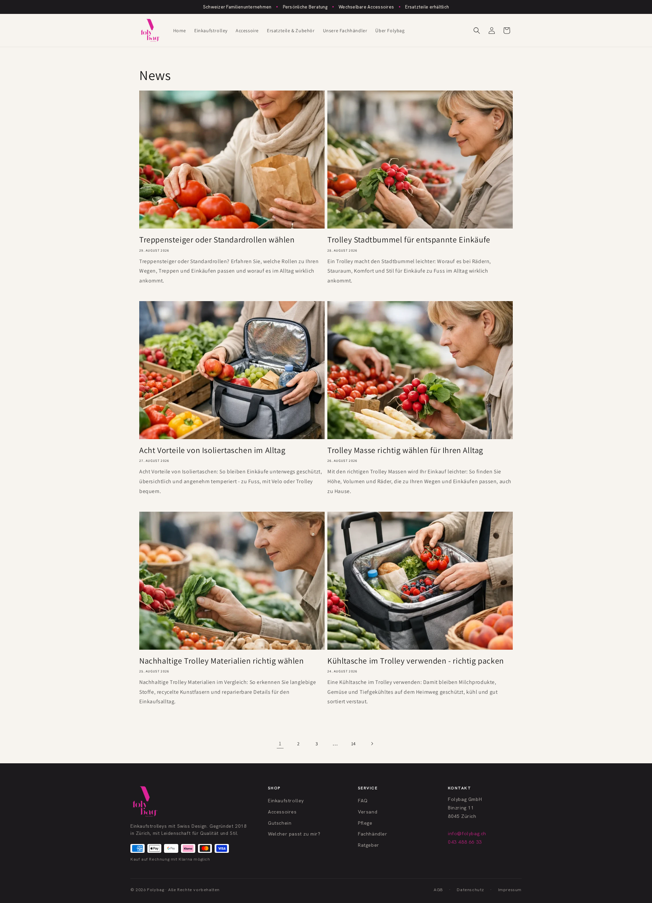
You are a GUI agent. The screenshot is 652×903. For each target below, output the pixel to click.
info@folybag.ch (467, 833)
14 (353, 744)
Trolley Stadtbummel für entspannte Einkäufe (408, 239)
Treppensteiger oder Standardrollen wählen (217, 239)
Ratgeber (368, 845)
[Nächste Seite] (371, 743)
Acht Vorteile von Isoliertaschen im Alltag (212, 450)
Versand (367, 812)
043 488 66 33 (465, 842)
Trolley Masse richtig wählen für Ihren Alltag (405, 450)
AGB (438, 889)
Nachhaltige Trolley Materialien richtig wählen (221, 660)
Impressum (510, 889)
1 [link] (280, 743)
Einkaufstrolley (286, 801)
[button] (476, 30)
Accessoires (282, 812)
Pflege (365, 823)
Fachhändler (372, 834)
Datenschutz (470, 889)
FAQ (363, 801)
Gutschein (279, 823)
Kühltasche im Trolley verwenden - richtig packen (415, 660)
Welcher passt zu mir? (294, 834)
